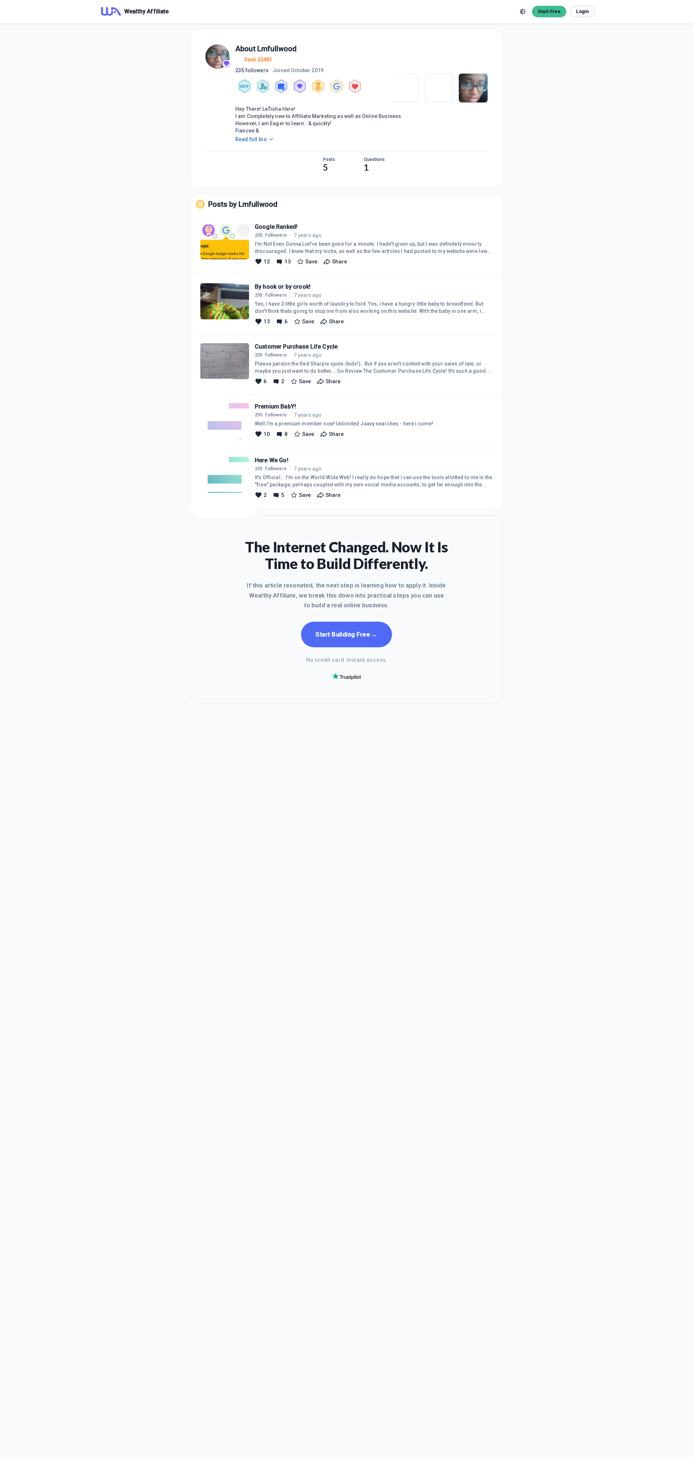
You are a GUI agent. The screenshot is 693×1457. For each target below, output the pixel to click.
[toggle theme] (522, 11)
